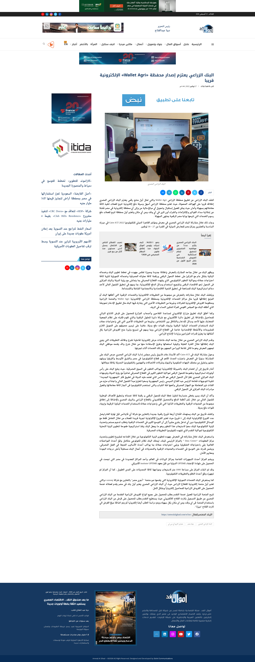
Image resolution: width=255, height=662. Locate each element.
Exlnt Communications (163, 658)
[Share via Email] (162, 192)
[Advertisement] (127, 557)
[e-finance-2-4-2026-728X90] (127, 55)
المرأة (93, 44)
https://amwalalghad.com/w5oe (176, 515)
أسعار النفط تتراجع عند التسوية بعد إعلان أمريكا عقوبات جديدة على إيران (66, 231)
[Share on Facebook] (201, 192)
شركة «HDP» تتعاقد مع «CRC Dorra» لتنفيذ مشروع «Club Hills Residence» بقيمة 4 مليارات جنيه (66, 216)
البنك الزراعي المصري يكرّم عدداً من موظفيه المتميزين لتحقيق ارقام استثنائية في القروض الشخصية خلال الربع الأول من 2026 (186, 253)
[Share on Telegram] (169, 192)
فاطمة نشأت (205, 86)
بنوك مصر (191, 524)
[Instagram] (51, 14)
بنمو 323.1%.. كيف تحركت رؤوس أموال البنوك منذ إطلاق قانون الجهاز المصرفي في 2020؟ (149, 248)
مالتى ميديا (125, 44)
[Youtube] (42, 14)
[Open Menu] (212, 44)
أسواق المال (173, 44)
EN (66, 44)
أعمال (140, 44)
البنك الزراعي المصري (205, 524)
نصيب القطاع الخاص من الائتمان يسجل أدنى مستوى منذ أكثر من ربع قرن (112, 247)
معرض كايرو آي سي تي (175, 524)
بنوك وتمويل (154, 44)
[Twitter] (55, 14)
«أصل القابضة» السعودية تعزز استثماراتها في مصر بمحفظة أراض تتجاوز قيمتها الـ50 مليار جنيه (66, 198)
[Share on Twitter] (194, 192)
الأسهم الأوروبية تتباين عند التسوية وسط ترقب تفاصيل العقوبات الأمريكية (66, 244)
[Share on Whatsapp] (175, 192)
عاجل (186, 44)
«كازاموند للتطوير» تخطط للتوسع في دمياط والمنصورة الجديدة (66, 183)
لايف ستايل (108, 44)
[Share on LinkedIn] (182, 192)
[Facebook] (59, 14)
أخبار (74, 44)
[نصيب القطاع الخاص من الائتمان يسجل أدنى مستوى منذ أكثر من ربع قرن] (131, 247)
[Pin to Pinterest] (188, 192)
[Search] (43, 44)
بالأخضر (84, 44)
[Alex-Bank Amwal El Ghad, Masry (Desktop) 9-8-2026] (127, 2)
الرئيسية (197, 44)
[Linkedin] (47, 14)
